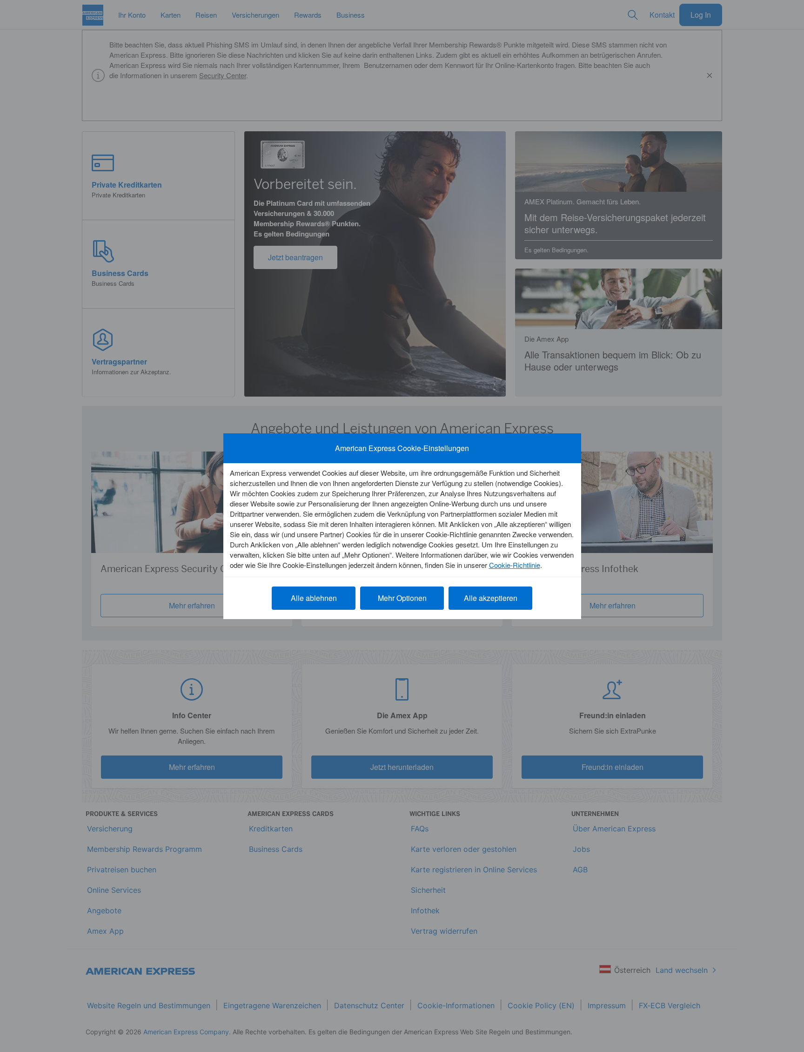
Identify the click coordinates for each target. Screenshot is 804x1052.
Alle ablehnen (314, 598)
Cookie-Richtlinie (514, 565)
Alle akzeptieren (490, 598)
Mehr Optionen (402, 598)
